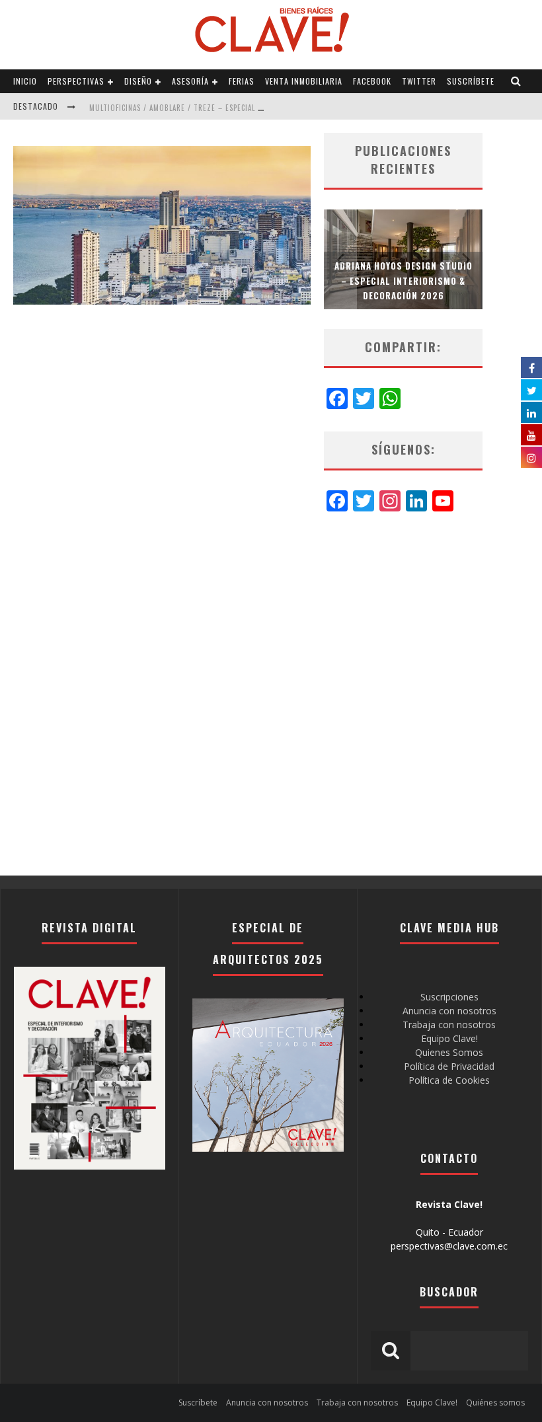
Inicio (25, 81)
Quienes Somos (449, 1052)
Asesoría (190, 81)
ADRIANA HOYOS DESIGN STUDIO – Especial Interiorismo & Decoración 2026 (403, 280)
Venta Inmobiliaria (303, 81)
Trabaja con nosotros (449, 1024)
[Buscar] (516, 81)
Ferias (241, 81)
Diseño (138, 81)
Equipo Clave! (449, 1038)
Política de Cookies (449, 1080)
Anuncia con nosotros (449, 1010)
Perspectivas (76, 81)
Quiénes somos (495, 1402)
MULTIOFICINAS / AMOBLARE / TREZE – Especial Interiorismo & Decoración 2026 (235, 107)
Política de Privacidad (449, 1066)
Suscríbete (470, 81)
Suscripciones (449, 997)
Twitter (419, 81)
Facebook (372, 81)
